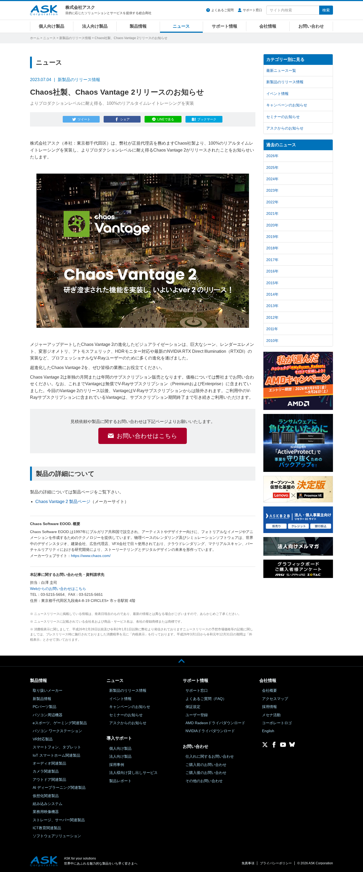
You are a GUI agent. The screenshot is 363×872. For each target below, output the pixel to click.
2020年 (272, 225)
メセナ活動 (271, 715)
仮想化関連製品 (46, 796)
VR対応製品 (43, 739)
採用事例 (116, 764)
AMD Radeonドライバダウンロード (215, 723)
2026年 (272, 156)
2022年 (272, 202)
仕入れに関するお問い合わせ (209, 756)
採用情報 (269, 707)
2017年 (272, 260)
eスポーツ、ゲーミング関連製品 (60, 723)
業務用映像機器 (46, 812)
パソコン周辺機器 (47, 715)
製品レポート (120, 781)
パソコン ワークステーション (57, 731)
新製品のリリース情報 (75, 38)
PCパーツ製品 (44, 707)
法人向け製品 (95, 26)
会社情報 (267, 26)
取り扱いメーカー (47, 690)
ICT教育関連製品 (47, 828)
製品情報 (138, 26)
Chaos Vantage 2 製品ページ (62, 501)
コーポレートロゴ (277, 723)
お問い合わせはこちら (147, 436)
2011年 (272, 329)
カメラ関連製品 (46, 771)
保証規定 (192, 707)
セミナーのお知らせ (283, 117)
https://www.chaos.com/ (91, 556)
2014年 (272, 294)
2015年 (272, 283)
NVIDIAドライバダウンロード (210, 731)
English (268, 731)
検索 (326, 10)
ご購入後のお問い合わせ (205, 772)
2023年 (272, 190)
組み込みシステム (47, 804)
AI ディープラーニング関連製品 (59, 787)
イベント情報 (277, 93)
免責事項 (248, 863)
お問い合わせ (311, 26)
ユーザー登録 (196, 715)
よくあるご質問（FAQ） (205, 699)
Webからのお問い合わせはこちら (58, 588)
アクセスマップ (275, 699)
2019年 (272, 236)
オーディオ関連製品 (49, 763)
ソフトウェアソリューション (57, 836)
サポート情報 (224, 26)
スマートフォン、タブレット (57, 747)
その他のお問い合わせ (204, 781)
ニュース (181, 26)
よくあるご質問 (222, 10)
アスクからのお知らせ (284, 128)
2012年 (272, 317)
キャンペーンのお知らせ (286, 105)
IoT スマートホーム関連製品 (56, 755)
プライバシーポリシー (276, 863)
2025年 (272, 167)
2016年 (272, 271)
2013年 (272, 306)
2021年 (272, 213)
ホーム (35, 38)
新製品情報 (42, 699)
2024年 (272, 179)
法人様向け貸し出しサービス (133, 772)
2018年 (272, 248)
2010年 (272, 340)
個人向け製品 (51, 26)
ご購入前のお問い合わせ (205, 764)
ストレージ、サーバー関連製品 (59, 820)
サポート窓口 (252, 10)
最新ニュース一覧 (281, 70)
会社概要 (269, 690)
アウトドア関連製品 (49, 779)
